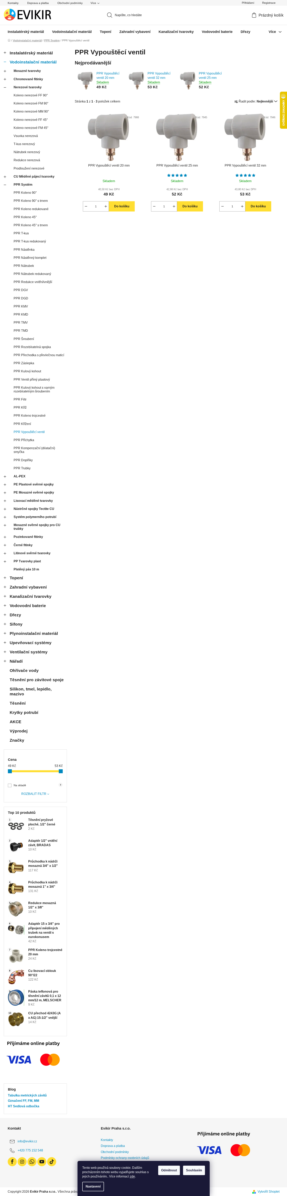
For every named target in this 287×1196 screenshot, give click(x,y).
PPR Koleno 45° (25, 217)
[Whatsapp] (31, 1161)
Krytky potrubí (24, 712)
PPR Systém (23, 184)
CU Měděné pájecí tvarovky (34, 176)
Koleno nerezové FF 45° (31, 119)
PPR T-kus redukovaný (30, 241)
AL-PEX (19, 476)
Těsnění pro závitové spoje (37, 679)
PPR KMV (21, 306)
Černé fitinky (23, 545)
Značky (17, 740)
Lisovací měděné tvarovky (33, 500)
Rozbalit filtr (33, 793)
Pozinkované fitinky (28, 536)
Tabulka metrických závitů (27, 1095)
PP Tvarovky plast (27, 561)
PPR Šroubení (24, 339)
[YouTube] (41, 1161)
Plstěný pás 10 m (26, 569)
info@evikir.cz (27, 1141)
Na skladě (37, 785)
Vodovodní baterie (28, 605)
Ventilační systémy (29, 652)
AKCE (15, 721)
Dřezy (15, 615)
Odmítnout (169, 1170)
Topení (16, 578)
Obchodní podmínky (70, 3)
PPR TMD (21, 330)
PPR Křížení (22, 424)
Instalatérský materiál (31, 53)
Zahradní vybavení (28, 587)
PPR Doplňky (23, 460)
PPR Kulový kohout (27, 371)
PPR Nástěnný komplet (30, 257)
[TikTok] (51, 1161)
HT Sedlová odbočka (23, 1106)
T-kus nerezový (24, 144)
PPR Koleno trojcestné (30, 415)
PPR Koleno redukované (31, 209)
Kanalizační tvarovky (30, 596)
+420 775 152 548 (30, 1150)
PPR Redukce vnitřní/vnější (33, 282)
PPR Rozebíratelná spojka (32, 347)
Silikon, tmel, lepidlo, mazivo (31, 691)
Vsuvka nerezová (26, 136)
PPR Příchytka (24, 440)
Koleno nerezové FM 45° (31, 127)
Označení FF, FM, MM (23, 1100)
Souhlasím (194, 1170)
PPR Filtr (20, 399)
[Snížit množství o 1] (86, 206)
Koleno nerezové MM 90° (31, 111)
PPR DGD (21, 298)
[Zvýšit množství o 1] (106, 206)
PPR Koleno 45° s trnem (31, 225)
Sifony (16, 624)
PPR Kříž (20, 407)
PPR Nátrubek (24, 265)
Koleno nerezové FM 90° (31, 103)
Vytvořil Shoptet (269, 1191)
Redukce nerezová (27, 160)
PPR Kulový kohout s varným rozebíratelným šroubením (34, 389)
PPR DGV (21, 290)
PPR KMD (21, 314)
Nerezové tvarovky (28, 87)
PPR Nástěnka (24, 249)
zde (132, 1176)
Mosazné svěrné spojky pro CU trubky (37, 526)
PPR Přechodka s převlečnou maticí (39, 355)
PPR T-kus (21, 233)
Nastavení (93, 1186)
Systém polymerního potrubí (35, 517)
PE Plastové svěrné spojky (34, 484)
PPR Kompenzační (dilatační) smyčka (34, 450)
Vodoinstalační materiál (33, 62)
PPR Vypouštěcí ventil (29, 432)
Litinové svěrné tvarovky (32, 553)
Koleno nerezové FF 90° (31, 95)
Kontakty (13, 3)
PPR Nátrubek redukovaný (32, 274)
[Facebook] (12, 1161)
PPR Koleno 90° (25, 192)
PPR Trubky (22, 468)
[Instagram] (22, 1161)
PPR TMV (21, 322)
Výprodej (19, 731)
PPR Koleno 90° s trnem (31, 200)
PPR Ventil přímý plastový (32, 379)
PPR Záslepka (24, 363)
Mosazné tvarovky (27, 71)
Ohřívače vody (24, 670)
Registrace (269, 2)
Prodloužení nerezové (29, 168)
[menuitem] (26, 31)
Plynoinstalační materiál (34, 633)
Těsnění (18, 703)
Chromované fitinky (28, 79)
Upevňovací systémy (30, 642)
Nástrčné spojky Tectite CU (34, 508)
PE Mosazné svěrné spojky (34, 492)
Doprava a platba (38, 3)
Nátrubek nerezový (27, 152)
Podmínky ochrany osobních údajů (125, 1158)
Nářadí (16, 661)
